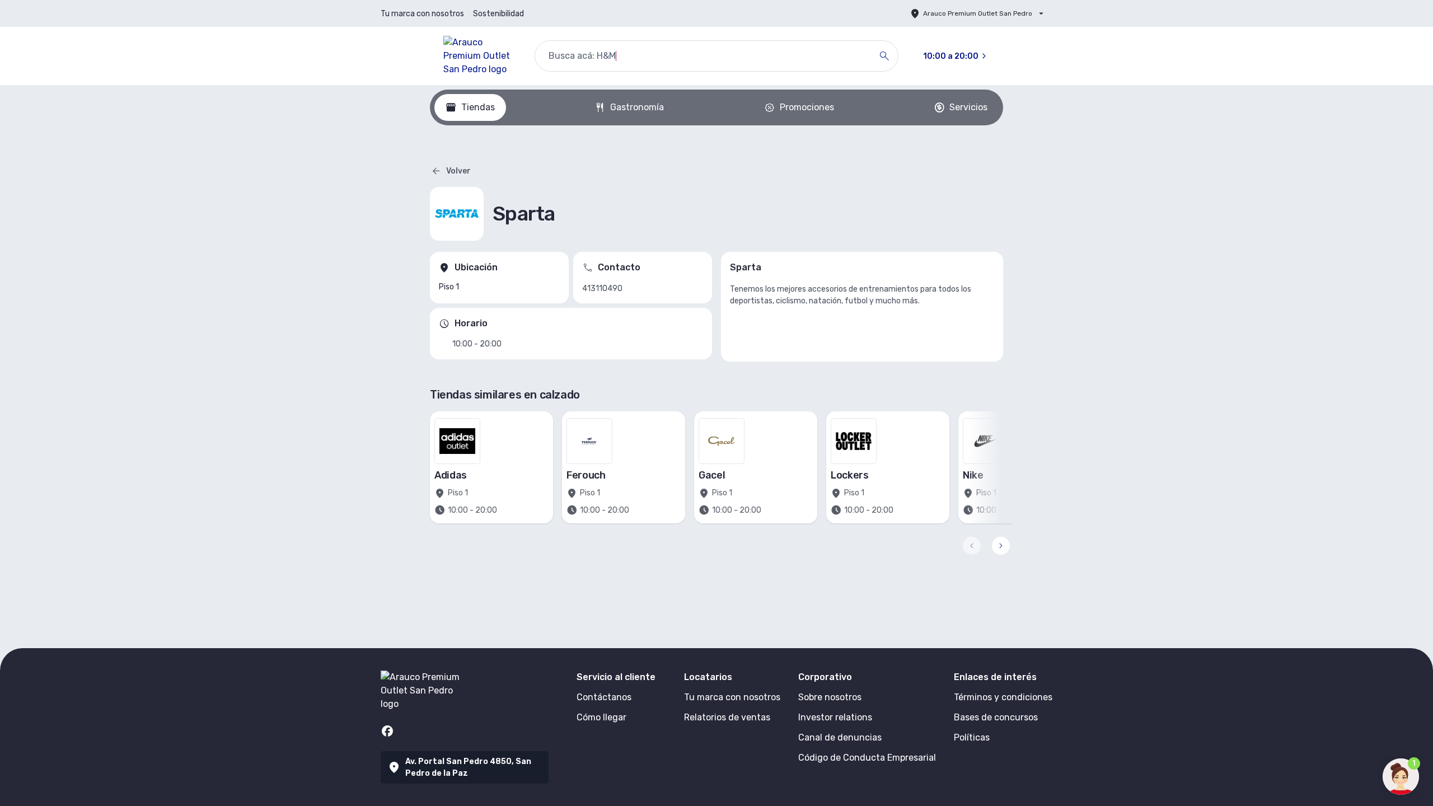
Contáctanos (604, 697)
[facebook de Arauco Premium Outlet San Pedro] (387, 731)
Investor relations (835, 717)
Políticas (972, 737)
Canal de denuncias (840, 737)
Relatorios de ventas (727, 717)
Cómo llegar (601, 717)
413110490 (602, 288)
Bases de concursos (996, 717)
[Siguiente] (1001, 546)
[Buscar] (884, 56)
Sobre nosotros (829, 697)
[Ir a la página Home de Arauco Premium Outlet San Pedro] (480, 56)
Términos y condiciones (1003, 697)
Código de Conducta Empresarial (867, 757)
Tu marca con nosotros (422, 13)
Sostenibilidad (498, 13)
